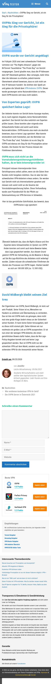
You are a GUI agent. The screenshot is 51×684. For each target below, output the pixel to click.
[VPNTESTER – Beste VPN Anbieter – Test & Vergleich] (10, 4)
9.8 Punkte (19, 487)
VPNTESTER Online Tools (13, 548)
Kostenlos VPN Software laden (11, 569)
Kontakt (33, 675)
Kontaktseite (21, 664)
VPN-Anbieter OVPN (33, 88)
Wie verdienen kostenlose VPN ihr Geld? (22, 391)
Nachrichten (13, 12)
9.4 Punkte (19, 498)
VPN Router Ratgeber (11, 541)
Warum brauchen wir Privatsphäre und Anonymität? (18, 563)
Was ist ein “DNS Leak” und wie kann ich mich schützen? (20, 578)
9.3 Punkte (19, 510)
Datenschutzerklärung (22, 675)
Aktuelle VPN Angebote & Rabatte (13, 566)
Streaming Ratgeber (11, 538)
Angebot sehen (40, 485)
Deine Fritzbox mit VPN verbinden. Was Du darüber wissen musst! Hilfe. (24, 581)
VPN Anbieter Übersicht (12, 544)
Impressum (44, 672)
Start (4, 12)
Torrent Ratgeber (10, 535)
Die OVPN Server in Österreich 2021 (20, 394)
